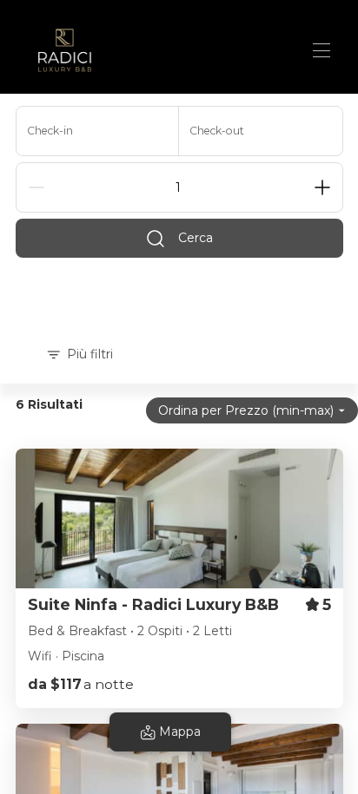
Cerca (195, 238)
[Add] (322, 187)
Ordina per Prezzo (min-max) (246, 410)
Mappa (180, 731)
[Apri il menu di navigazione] (321, 50)
